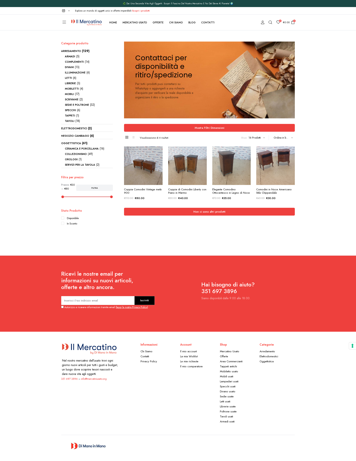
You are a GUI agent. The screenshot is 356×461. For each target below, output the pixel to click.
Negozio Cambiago (75, 136)
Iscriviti (144, 300)
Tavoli (69, 121)
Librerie (70, 83)
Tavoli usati (226, 416)
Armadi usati (227, 421)
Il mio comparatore (191, 366)
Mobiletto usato (229, 371)
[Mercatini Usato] (86, 22)
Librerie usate (228, 406)
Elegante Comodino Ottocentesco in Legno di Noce (231, 191)
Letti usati (225, 401)
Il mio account (188, 351)
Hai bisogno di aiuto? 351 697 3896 (228, 287)
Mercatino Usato (135, 22)
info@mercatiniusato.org (94, 379)
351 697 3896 (69, 379)
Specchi (70, 110)
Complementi (74, 62)
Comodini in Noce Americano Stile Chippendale (274, 191)
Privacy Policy (149, 361)
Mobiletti (72, 89)
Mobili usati (226, 376)
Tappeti (70, 115)
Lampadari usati (229, 381)
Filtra (94, 187)
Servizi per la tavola (80, 165)
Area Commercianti (231, 361)
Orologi (71, 159)
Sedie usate (227, 396)
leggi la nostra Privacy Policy (131, 307)
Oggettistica (71, 143)
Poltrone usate (228, 411)
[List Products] (133, 137)
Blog (192, 22)
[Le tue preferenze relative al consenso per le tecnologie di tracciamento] (352, 345)
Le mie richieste (189, 361)
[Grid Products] (127, 137)
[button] (65, 10)
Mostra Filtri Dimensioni (209, 128)
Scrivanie (71, 99)
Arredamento (71, 51)
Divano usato (227, 391)
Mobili (69, 94)
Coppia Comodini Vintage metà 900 (142, 191)
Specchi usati (227, 386)
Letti (68, 78)
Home (113, 22)
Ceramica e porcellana (82, 148)
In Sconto (72, 223)
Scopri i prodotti (141, 10)
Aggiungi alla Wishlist (159, 151)
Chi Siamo (176, 22)
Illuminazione (75, 72)
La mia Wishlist (189, 356)
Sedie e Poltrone (77, 105)
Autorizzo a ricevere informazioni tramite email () (106, 307)
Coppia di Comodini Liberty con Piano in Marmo (187, 191)
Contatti (208, 22)
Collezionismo (76, 154)
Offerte (158, 22)
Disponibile (73, 218)
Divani (69, 67)
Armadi (70, 56)
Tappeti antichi (228, 366)
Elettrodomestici (74, 128)
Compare (159, 167)
